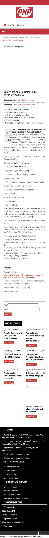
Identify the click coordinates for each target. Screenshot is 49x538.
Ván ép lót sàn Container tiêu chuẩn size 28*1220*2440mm (35, 357)
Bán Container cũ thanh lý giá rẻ (16, 498)
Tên (6, 305)
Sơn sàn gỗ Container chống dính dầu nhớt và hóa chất (35, 409)
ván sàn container (10, 470)
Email (6, 309)
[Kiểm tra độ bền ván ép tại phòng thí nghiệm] (35, 370)
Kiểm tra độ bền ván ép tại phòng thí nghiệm (35, 374)
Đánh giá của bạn (11, 287)
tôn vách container (11, 490)
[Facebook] (41, 533)
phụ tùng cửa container (12, 494)
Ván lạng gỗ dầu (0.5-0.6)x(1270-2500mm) (12, 355)
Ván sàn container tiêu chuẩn (24, 104)
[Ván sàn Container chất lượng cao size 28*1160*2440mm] (13, 330)
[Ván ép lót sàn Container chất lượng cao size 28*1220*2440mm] (35, 330)
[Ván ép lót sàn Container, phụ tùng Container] (24, 17)
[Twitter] (37, 533)
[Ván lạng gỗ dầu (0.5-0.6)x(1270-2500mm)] (13, 351)
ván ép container (10, 474)
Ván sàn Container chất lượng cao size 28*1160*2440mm (13, 335)
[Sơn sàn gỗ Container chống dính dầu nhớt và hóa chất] (35, 394)
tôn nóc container (10, 487)
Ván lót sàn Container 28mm (19, 37)
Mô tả (8, 132)
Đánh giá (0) (9, 138)
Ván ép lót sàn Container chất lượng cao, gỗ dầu (12, 375)
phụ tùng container (11, 478)
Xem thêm (9, 343)
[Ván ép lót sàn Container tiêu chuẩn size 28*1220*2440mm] (35, 351)
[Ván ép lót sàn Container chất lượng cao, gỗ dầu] (13, 370)
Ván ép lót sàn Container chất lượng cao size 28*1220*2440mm (35, 337)
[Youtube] (45, 533)
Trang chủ (5, 37)
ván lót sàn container (11, 466)
